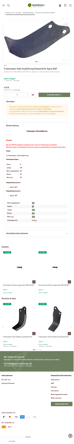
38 (33, 203)
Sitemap (54, 387)
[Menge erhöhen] (28, 95)
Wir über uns (6, 379)
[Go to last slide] (3, 327)
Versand (17, 90)
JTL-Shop (12, 441)
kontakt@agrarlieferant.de (18, 363)
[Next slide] (67, 60)
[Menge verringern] (6, 95)
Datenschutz (55, 379)
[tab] (36, 61)
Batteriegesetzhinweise (59, 394)
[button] (4, 5)
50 (33, 213)
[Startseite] (36, 5)
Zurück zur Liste (9, 12)
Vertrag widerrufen (61, 404)
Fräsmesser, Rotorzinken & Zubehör (49, 72)
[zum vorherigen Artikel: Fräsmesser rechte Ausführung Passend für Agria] (63, 18)
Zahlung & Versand (8, 383)
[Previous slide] (63, 60)
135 (33, 210)
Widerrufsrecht (56, 398)
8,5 (33, 216)
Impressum (55, 390)
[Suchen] (8, 5)
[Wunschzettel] (65, 5)
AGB (52, 383)
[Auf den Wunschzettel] (66, 24)
